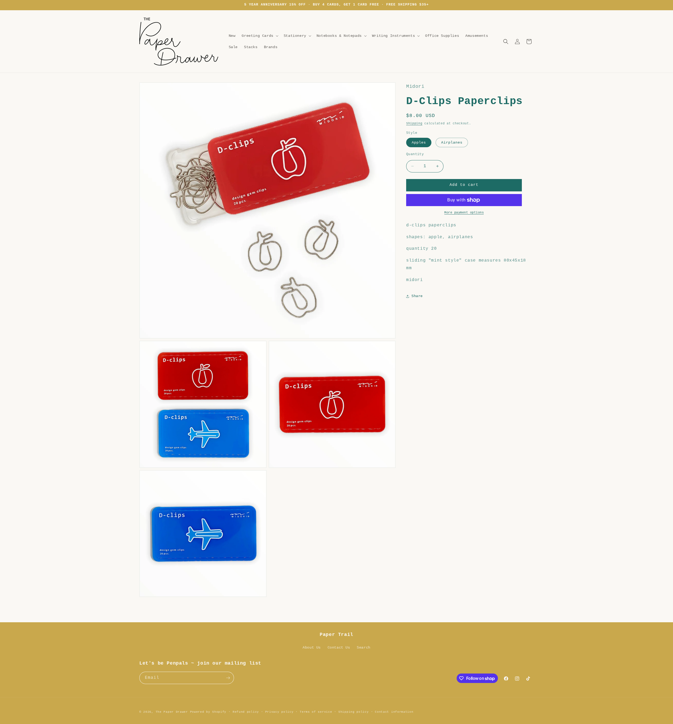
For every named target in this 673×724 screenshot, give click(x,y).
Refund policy (246, 711)
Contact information (394, 711)
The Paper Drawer (172, 711)
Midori (415, 86)
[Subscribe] (228, 678)
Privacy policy (279, 711)
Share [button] (417, 296)
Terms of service (316, 711)
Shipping (414, 123)
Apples (419, 142)
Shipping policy (353, 711)
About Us (312, 647)
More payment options (464, 213)
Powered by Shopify (208, 711)
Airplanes (451, 142)
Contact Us (339, 647)
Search (363, 647)
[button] (259, 35)
